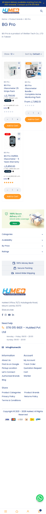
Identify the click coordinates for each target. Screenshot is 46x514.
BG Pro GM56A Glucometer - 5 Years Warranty (11, 159)
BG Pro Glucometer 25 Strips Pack (11, 88)
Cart (26, 372)
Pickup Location (9, 368)
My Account (29, 360)
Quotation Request (33, 368)
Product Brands (31, 392)
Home (4, 19)
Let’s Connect (8, 372)
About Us (6, 360)
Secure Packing (25, 268)
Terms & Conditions (11, 400)
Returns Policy (31, 396)
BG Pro (6, 82)
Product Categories (11, 392)
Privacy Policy (8, 396)
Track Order (30, 364)
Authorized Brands (11, 376)
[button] (12, 125)
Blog (4, 379)
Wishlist (27, 376)
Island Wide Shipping (25, 273)
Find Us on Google (10, 364)
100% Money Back (25, 263)
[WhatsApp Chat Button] (40, 498)
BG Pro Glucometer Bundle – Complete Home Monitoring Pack (33, 91)
